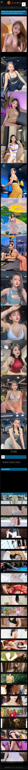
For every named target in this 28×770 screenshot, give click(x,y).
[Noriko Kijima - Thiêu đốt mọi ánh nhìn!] (14, 645)
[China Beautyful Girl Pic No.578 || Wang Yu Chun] (14, 667)
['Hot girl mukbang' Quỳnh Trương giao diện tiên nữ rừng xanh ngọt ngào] (14, 656)
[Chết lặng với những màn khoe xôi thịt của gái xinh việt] (14, 510)
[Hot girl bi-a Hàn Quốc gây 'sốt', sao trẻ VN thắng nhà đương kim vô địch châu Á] (14, 566)
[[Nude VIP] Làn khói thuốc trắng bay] (14, 723)
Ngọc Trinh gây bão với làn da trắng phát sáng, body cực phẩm (14, 583)
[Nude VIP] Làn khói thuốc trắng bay (9, 728)
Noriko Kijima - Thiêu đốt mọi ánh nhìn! (10, 650)
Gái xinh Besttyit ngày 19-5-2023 (8, 751)
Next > (15, 451)
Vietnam (18, 462)
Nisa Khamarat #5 (5, 594)
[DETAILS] (3, 457)
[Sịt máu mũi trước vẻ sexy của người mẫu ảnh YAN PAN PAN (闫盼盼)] (14, 555)
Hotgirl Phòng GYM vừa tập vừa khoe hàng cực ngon (13, 505)
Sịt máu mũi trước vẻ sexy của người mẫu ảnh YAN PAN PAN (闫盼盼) (14, 561)
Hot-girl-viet (5, 462)
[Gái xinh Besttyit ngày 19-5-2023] (14, 745)
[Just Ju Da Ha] (14, 533)
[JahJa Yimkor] (14, 600)
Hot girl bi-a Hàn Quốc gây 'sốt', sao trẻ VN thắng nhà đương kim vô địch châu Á (14, 572)
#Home (11, 7)
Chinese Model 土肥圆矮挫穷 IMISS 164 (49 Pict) (12, 762)
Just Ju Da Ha (4, 538)
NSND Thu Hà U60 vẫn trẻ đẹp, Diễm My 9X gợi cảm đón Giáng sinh (14, 717)
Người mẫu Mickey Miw (6, 740)
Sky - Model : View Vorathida (7, 527)
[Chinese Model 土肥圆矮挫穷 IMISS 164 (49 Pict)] (14, 756)
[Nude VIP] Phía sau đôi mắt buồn (9, 639)
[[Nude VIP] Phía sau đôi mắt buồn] (14, 633)
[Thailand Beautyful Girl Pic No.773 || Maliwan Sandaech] (14, 678)
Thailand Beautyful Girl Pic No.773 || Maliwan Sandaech (14, 684)
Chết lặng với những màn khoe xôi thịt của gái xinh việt (14, 516)
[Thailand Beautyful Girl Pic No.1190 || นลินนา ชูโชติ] (14, 622)
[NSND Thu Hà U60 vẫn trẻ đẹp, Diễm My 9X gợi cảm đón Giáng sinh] (14, 712)
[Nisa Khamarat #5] (14, 589)
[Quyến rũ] (14, 544)
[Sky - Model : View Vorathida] (14, 522)
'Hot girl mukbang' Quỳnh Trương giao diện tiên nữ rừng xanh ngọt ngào (14, 661)
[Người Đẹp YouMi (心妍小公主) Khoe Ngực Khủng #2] (14, 689)
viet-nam (12, 462)
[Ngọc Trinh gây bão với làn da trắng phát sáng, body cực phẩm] (14, 578)
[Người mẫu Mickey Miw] (14, 734)
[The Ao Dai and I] (14, 611)
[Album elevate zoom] (24, 4)
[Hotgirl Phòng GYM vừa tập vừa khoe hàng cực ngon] (14, 499)
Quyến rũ (3, 550)
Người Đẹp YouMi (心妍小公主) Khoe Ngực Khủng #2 (13, 695)
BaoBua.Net (14, 2)
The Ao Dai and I (5, 617)
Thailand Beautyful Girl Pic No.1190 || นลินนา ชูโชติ (13, 628)
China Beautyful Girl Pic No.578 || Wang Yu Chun (12, 673)
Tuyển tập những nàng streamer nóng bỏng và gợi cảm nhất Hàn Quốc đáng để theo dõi (14, 706)
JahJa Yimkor (4, 605)
